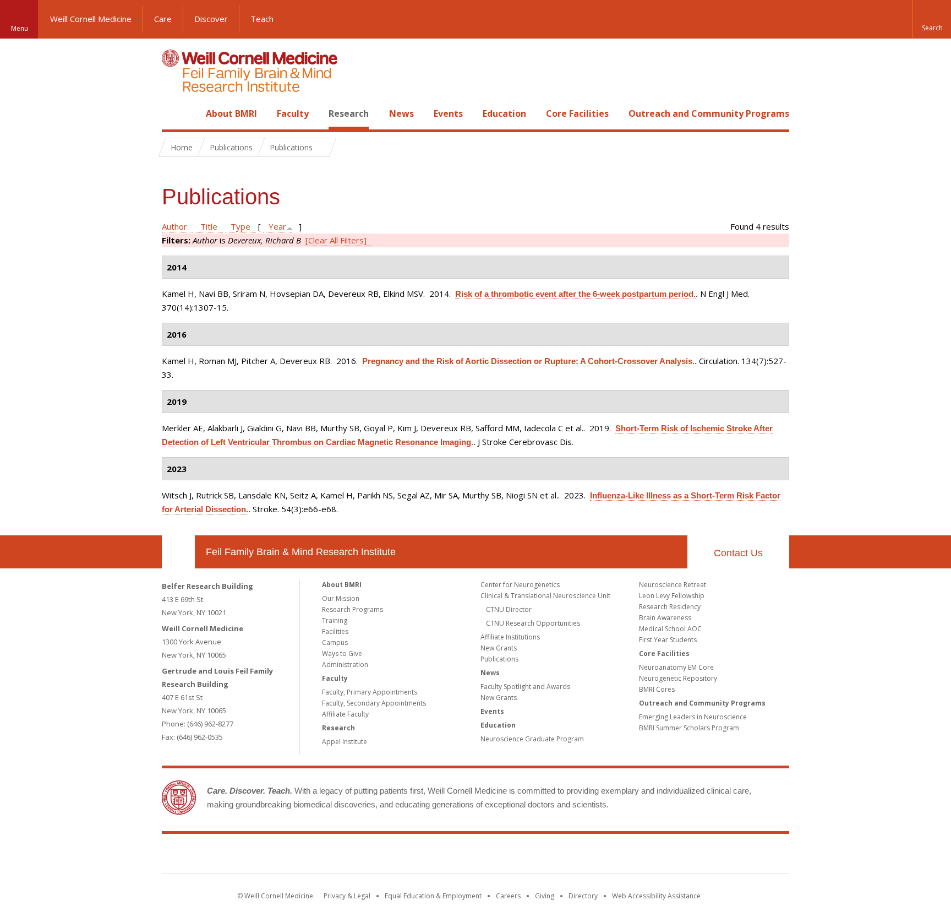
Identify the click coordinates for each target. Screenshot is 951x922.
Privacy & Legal (347, 896)
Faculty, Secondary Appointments (374, 703)
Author (174, 226)
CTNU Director (509, 609)
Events (448, 113)
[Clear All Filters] (336, 240)
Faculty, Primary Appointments (369, 692)
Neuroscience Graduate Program (532, 739)
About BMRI (231, 113)
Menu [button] (19, 28)
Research (349, 113)
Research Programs (352, 609)
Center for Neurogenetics (520, 584)
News (401, 113)
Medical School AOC (670, 628)
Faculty (293, 113)
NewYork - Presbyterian (567, 856)
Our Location (178, 551)
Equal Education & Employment (433, 896)
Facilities (335, 631)
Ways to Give (342, 653)
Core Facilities (577, 113)
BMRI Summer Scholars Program (689, 728)
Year (277, 226)
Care (163, 18)
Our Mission (340, 598)
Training (334, 620)
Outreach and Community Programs (708, 113)
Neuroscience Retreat (672, 584)
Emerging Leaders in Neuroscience (693, 717)
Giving (544, 896)
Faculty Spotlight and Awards (525, 686)
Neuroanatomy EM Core (676, 667)
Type (240, 226)
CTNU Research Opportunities (533, 623)
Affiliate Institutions (510, 637)
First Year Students (668, 639)
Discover (211, 18)
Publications (499, 659)
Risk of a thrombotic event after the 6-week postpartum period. (575, 294)
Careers (508, 896)
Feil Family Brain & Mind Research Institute (301, 551)
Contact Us (738, 552)
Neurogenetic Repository (678, 678)
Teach (262, 18)
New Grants (498, 648)
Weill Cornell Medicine (91, 18)
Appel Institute (344, 741)
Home (174, 113)
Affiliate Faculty (345, 714)
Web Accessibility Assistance (656, 896)
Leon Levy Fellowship (671, 595)
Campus (335, 642)
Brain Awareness (665, 617)
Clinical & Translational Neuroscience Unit (545, 595)
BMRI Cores (657, 689)
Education (504, 113)
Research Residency (670, 606)
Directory (583, 896)
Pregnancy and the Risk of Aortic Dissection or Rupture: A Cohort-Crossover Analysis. (528, 361)
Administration (345, 664)
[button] (931, 19)
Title (208, 226)
